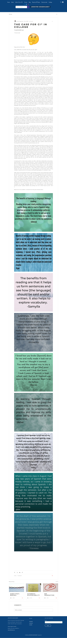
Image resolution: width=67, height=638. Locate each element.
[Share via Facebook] (14, 572)
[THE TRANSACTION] (50, 587)
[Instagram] (28, 4)
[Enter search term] (28, 7)
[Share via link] (22, 572)
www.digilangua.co (11, 629)
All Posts (10, 14)
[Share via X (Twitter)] (17, 572)
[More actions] (52, 21)
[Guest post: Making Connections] (16, 587)
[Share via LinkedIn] (19, 572)
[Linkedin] (24, 4)
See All (57, 581)
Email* (46, 620)
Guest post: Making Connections (15, 594)
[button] (60, 2)
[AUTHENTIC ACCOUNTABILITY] (33, 587)
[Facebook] (26, 4)
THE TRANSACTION (49, 594)
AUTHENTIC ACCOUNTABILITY (33, 594)
